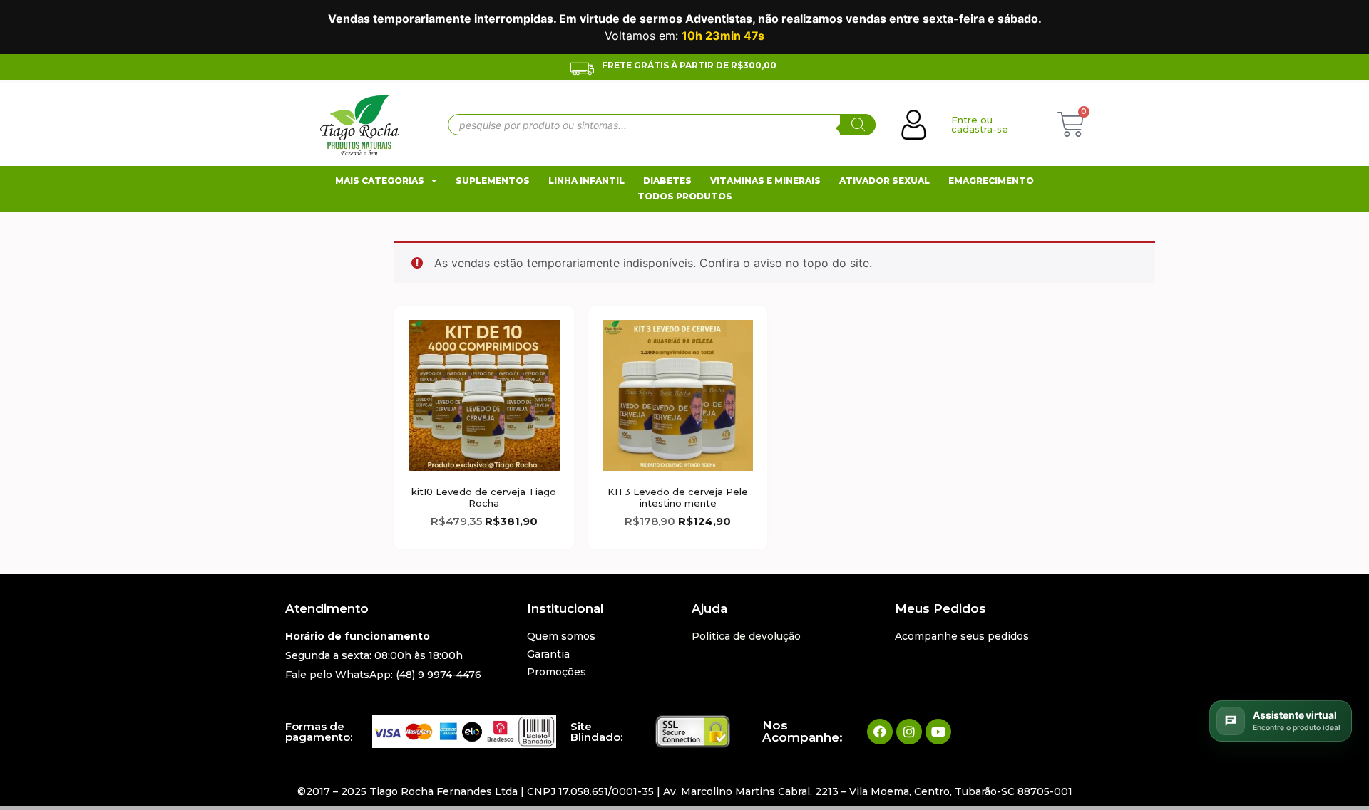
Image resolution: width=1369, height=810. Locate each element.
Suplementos (493, 180)
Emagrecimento (991, 180)
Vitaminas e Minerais (765, 180)
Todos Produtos (684, 196)
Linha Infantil (586, 180)
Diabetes (667, 180)
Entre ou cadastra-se (979, 124)
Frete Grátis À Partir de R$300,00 (689, 65)
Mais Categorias (379, 180)
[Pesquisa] (858, 124)
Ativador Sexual (884, 180)
